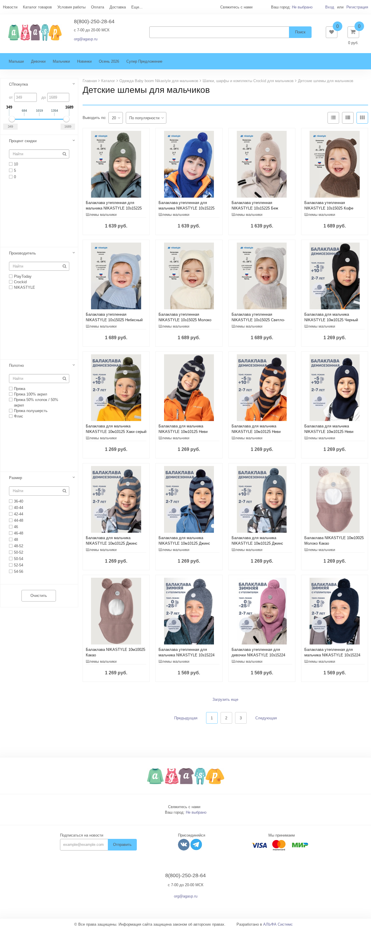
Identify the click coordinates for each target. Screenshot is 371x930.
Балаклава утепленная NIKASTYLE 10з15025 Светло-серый (258, 320)
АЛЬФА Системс (278, 924)
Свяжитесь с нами (184, 807)
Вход (329, 7)
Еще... (137, 7)
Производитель (22, 253)
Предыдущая (185, 718)
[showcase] (362, 118)
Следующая (266, 718)
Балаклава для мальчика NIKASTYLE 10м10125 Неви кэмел (256, 431)
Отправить (122, 844)
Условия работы (71, 7)
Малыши (16, 61)
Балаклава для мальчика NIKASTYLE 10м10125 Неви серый (183, 431)
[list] (348, 118)
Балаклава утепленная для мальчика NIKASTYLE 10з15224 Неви (332, 655)
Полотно (16, 365)
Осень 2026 (109, 61)
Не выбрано (302, 7)
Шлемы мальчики (101, 214)
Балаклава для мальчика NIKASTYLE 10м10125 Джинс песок (111, 543)
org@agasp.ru (85, 39)
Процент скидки (23, 141)
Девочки (38, 61)
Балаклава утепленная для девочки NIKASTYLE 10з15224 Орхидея (258, 655)
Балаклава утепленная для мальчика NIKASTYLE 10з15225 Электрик (186, 208)
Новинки (84, 61)
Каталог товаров (37, 7)
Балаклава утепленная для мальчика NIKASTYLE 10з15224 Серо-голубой (186, 655)
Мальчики (61, 61)
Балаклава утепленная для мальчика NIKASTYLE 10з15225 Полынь (114, 208)
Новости (10, 7)
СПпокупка (18, 84)
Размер (15, 478)
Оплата (97, 7)
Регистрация (357, 7)
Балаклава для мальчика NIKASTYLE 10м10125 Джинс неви (184, 543)
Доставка (118, 7)
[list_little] (333, 118)
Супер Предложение (144, 61)
